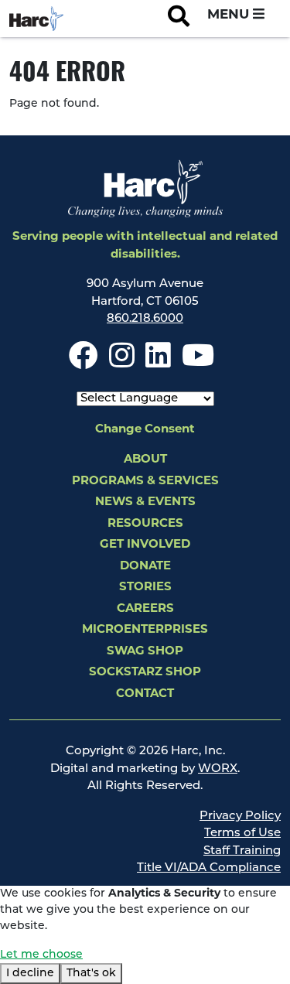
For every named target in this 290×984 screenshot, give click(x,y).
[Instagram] (122, 363)
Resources (145, 524)
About (145, 460)
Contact (145, 694)
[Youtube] (198, 363)
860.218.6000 (145, 319)
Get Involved (145, 545)
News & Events (145, 502)
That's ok (91, 973)
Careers (145, 609)
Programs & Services (145, 481)
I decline (30, 973)
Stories (145, 587)
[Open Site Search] (178, 18)
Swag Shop (145, 652)
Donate (145, 566)
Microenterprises (145, 630)
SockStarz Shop (145, 672)
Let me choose (41, 955)
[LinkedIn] (158, 363)
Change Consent (145, 430)
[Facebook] (83, 363)
